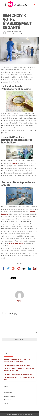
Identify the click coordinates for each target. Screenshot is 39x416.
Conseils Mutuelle (18, 31)
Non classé (7, 400)
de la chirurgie (13, 163)
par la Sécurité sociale (15, 243)
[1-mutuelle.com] (19, 4)
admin (9, 31)
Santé (6, 403)
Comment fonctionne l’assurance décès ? (17, 365)
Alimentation (8, 392)
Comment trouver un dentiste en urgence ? (18, 374)
